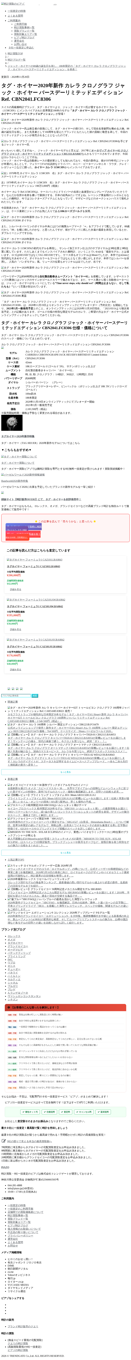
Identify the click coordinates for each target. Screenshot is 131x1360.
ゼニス (11, 966)
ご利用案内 (14, 20)
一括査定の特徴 (17, 11)
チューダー (14, 969)
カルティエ (14, 979)
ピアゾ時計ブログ (24, 37)
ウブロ (11, 962)
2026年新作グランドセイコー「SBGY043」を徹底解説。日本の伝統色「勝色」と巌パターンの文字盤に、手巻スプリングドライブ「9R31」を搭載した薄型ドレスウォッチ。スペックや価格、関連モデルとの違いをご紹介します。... (68, 906)
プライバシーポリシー (20, 1235)
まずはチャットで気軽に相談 (24, 528)
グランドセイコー (18, 946)
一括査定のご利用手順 (20, 1208)
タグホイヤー (15, 943)
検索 (35, 695)
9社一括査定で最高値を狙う (23, 535)
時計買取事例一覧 (24, 27)
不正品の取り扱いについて (23, 1232)
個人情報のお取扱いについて (24, 1229)
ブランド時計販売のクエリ (23, 1326)
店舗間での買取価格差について (25, 1212)
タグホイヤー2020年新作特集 (18, 436)
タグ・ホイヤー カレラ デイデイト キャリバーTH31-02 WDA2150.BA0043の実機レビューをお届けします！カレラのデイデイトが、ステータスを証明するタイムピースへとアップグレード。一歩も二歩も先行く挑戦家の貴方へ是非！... (68, 761)
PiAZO (5, 1167)
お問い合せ (20, 44)
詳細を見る (15, 589)
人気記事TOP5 (16, 859)
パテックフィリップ (19, 953)
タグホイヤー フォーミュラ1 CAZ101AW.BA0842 (35, 606)
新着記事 (13, 779)
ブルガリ (13, 986)
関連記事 (13, 701)
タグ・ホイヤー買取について (18, 462)
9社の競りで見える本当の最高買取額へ (29, 1141)
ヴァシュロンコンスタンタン (24, 996)
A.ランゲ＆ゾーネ (18, 992)
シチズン (13, 999)
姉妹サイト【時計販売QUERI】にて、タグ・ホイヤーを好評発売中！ (41, 499)
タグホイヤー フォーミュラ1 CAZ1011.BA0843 (33, 566)
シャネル (13, 982)
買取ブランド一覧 (24, 30)
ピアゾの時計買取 (18, 1350)
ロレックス (14, 936)
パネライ (13, 972)
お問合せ (13, 1245)
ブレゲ (11, 989)
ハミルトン (14, 976)
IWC (10, 959)
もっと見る (65, 772)
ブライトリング (17, 956)
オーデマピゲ (15, 949)
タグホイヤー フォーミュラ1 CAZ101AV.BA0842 (34, 646)
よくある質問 (15, 15)
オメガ (11, 939)
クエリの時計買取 (18, 1343)
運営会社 (19, 41)
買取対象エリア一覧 (25, 34)
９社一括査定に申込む (21, 47)
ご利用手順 (20, 24)
